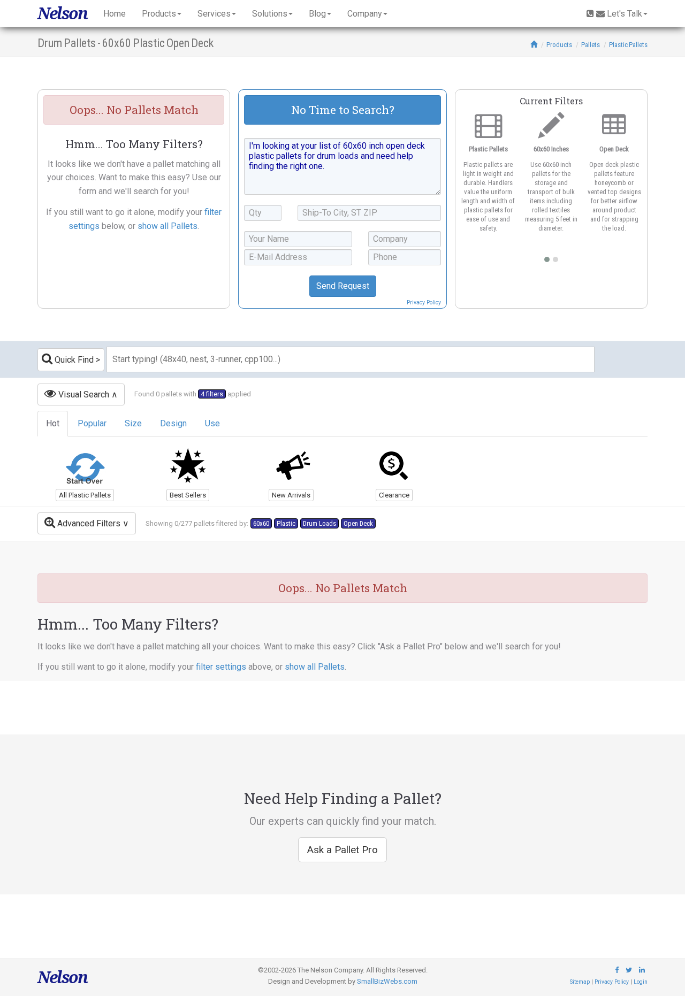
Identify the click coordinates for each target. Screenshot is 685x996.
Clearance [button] (394, 495)
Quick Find (73, 360)
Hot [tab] (52, 423)
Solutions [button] (269, 14)
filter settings (221, 667)
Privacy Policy (424, 302)
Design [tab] (173, 423)
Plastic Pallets (628, 45)
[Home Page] (533, 45)
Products (559, 45)
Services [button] (214, 14)
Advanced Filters (87, 523)
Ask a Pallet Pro (342, 850)
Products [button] (159, 14)
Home (114, 14)
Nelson (62, 13)
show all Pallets (167, 226)
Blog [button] (317, 14)
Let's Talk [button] (624, 14)
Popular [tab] (92, 423)
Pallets (590, 45)
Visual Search (82, 394)
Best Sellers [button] (188, 495)
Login (641, 981)
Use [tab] (212, 423)
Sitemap (580, 981)
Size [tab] (133, 423)
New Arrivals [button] (291, 495)
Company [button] (364, 14)
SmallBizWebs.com (387, 981)
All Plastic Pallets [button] (85, 495)
